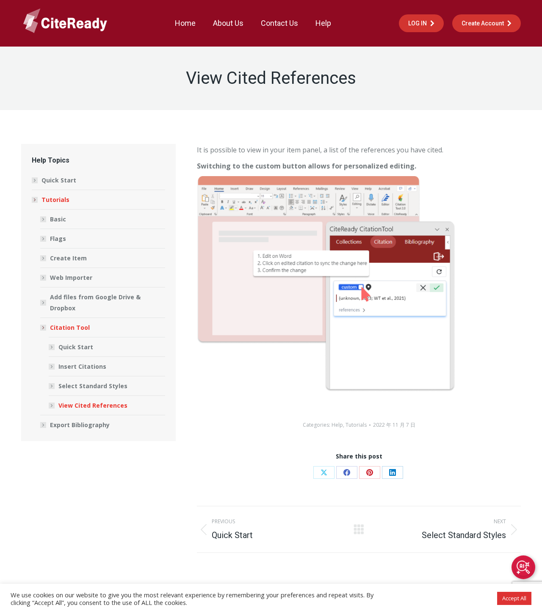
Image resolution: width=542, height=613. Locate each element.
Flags (58, 239)
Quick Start (58, 180)
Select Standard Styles (92, 386)
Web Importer (71, 277)
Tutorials (356, 424)
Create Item (68, 258)
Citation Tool (70, 327)
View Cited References (92, 405)
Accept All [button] (514, 598)
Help (337, 424)
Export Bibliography (80, 425)
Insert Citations (82, 366)
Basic (58, 219)
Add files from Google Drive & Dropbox (95, 302)
